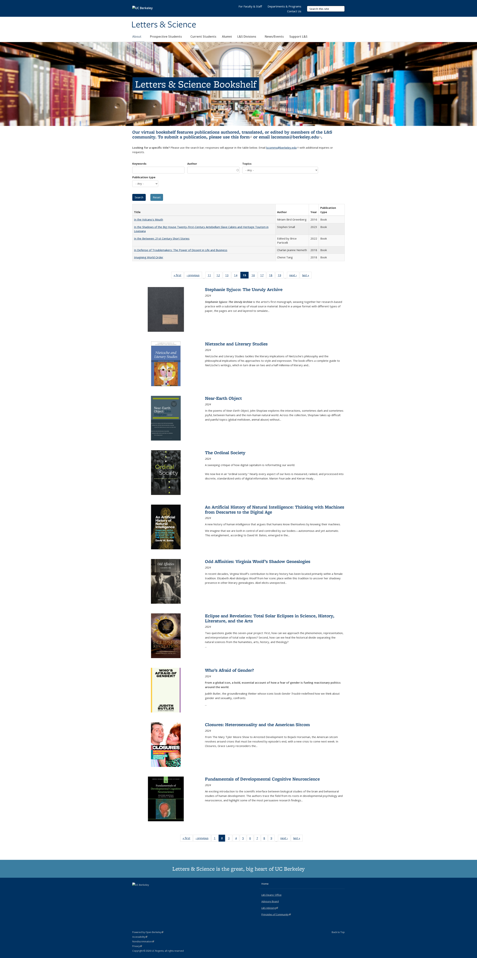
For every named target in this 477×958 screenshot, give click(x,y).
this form (241, 137)
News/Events (274, 36)
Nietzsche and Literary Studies (236, 344)
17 (263, 276)
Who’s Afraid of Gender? (229, 670)
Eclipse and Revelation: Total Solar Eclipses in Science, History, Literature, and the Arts (269, 618)
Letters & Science (163, 24)
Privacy (137, 946)
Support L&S (298, 36)
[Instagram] (150, 891)
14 (237, 276)
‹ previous (194, 276)
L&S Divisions (247, 36)
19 (281, 276)
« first (179, 276)
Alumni (227, 36)
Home (264, 883)
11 (211, 276)
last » (307, 276)
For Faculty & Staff (250, 6)
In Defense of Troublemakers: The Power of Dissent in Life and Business (180, 250)
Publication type (143, 177)
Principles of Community (276, 914)
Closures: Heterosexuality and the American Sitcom (257, 724)
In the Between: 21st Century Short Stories (161, 238)
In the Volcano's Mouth (148, 219)
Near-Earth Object (223, 398)
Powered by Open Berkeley (147, 932)
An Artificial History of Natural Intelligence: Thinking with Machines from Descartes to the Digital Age (274, 509)
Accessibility (139, 936)
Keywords (139, 163)
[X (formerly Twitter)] (135, 891)
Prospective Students (166, 36)
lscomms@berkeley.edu (296, 137)
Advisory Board (270, 901)
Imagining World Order (148, 257)
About (137, 36)
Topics (247, 163)
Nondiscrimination (143, 941)
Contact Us (294, 11)
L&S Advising (269, 908)
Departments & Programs (284, 6)
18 (272, 276)
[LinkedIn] (142, 891)
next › (294, 276)
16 (254, 276)
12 (219, 276)
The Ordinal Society (225, 452)
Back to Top (338, 932)
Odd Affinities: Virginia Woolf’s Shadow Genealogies (257, 561)
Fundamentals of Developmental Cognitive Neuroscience (262, 779)
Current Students (203, 36)
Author (192, 163)
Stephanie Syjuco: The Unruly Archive (243, 289)
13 (228, 276)
